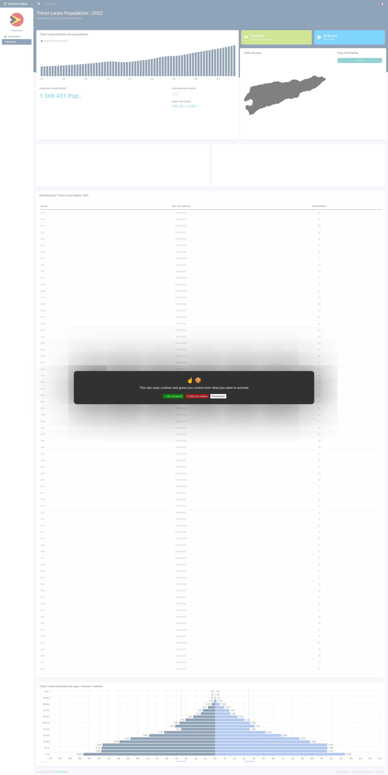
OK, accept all (174, 396)
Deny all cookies (198, 396)
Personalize (218, 396)
